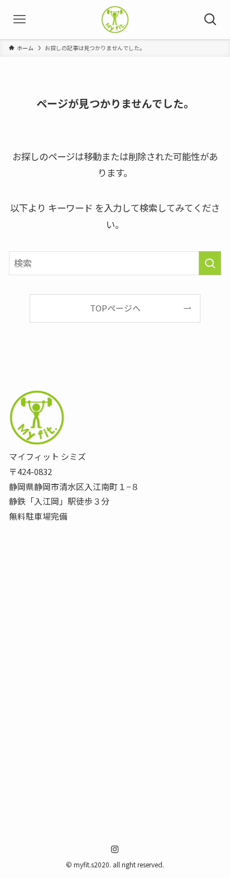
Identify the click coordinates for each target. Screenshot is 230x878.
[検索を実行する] (210, 263)
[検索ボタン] (210, 19)
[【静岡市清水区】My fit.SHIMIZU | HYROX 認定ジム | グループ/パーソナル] (115, 19)
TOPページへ (115, 308)
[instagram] (115, 850)
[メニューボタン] (19, 19)
